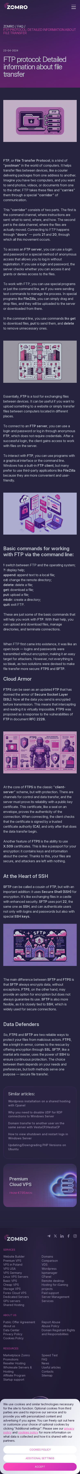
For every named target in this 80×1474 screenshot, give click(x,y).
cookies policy (28, 1432)
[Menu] (73, 7)
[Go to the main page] (16, 6)
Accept (40, 1466)
